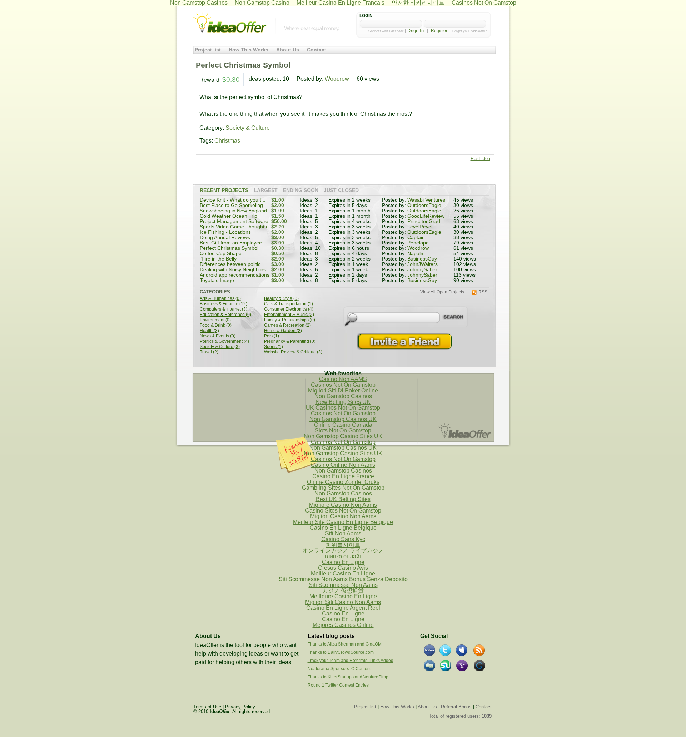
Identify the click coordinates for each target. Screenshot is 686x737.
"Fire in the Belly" (219, 259)
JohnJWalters (422, 264)
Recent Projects (224, 190)
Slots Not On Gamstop (343, 430)
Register (439, 30)
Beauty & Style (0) (281, 298)
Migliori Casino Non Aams (343, 516)
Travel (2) (209, 352)
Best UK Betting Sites (343, 499)
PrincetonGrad (423, 221)
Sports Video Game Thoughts (233, 226)
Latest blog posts (331, 636)
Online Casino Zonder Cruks (343, 482)
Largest (266, 190)
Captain (416, 237)
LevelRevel (419, 226)
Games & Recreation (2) (287, 325)
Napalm (416, 253)
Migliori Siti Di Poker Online (343, 390)
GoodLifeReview (425, 216)
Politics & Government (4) (224, 341)
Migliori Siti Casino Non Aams (343, 602)
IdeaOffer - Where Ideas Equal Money (230, 22)
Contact (316, 50)
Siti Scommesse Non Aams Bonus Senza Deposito (343, 579)
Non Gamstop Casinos (343, 396)
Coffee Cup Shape (221, 253)
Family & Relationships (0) (289, 320)
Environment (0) (215, 320)
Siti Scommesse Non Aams (343, 585)
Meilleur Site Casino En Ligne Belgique (343, 522)
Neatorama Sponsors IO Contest (339, 668)
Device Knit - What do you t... (232, 200)
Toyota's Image (217, 280)
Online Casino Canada (343, 425)
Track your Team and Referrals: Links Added (350, 660)
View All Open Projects (442, 292)
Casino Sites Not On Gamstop (343, 511)
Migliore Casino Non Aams (343, 505)
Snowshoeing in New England (233, 210)
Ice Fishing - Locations (225, 232)
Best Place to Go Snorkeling (231, 205)
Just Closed (341, 190)
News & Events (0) (217, 336)
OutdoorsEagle (424, 205)
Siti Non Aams (343, 533)
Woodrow (337, 79)
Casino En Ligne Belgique (343, 528)
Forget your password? (469, 31)
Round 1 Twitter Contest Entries (338, 685)
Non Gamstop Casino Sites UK (343, 436)
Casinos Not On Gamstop (343, 385)
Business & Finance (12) (223, 304)
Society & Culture (247, 128)
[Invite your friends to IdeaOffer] (405, 341)
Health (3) (209, 330)
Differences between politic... (232, 264)
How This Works (248, 50)
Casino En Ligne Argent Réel (343, 608)
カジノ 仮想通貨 (343, 591)
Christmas (227, 141)
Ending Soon (300, 190)
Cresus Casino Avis (343, 568)
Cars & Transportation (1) (288, 304)
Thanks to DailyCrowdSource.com (341, 652)
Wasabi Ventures (426, 200)
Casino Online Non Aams (343, 465)
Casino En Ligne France (343, 476)
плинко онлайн (343, 556)
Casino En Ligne (343, 562)
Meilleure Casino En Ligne (343, 596)
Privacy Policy (240, 706)
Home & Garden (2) (283, 330)
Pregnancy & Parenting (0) (289, 341)
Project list (208, 50)
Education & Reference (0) (225, 314)
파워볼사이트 (343, 545)
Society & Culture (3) (220, 347)
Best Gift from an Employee (231, 243)
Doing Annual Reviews (225, 237)
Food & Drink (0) (216, 325)
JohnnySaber (422, 269)
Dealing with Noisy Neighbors (233, 269)
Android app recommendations (234, 275)
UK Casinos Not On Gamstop (343, 408)
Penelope (418, 243)
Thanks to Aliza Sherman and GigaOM (345, 644)
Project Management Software (234, 221)
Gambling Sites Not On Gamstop (343, 488)
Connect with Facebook (386, 31)
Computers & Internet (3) (223, 309)
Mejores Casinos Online (343, 625)
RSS (482, 292)
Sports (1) (273, 347)
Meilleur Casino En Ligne (343, 573)
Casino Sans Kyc (343, 539)
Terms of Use (207, 706)
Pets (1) (271, 336)
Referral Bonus (456, 706)
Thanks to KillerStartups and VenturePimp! (348, 676)
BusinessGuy (422, 259)
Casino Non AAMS (343, 379)
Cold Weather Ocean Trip (228, 216)
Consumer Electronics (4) (288, 309)
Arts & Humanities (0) (220, 298)
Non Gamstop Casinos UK (343, 419)
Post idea (480, 158)
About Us (287, 50)
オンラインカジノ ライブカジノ (343, 551)
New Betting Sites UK (343, 402)
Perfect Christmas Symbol (229, 248)
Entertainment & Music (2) (289, 314)
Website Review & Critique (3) (293, 352)
